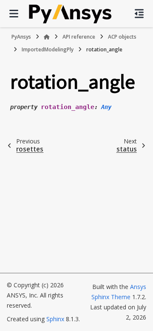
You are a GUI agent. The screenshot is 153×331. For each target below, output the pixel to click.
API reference (78, 36)
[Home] (47, 37)
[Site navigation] (14, 13)
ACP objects (122, 36)
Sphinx (55, 319)
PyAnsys (21, 36)
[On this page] (139, 13)
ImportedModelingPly (48, 49)
